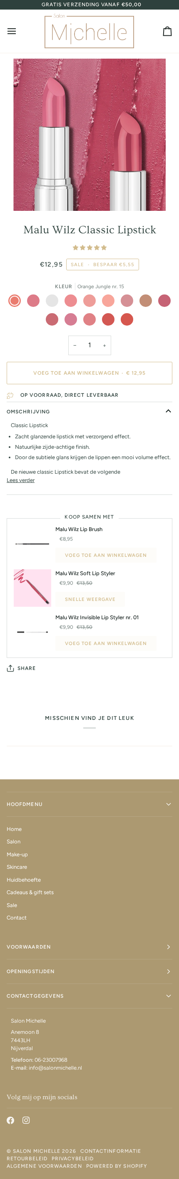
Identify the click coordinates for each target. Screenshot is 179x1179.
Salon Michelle (36, 1151)
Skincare (17, 867)
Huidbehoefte (24, 880)
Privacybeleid (73, 1159)
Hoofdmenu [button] (24, 804)
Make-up (17, 854)
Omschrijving (28, 412)
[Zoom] (29, 195)
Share (26, 668)
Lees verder (21, 480)
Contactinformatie (110, 1151)
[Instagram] (26, 1120)
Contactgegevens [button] (35, 996)
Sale (12, 905)
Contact (17, 918)
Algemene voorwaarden (44, 1166)
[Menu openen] (19, 31)
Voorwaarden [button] (29, 947)
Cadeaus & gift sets (30, 892)
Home (14, 829)
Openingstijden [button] (31, 971)
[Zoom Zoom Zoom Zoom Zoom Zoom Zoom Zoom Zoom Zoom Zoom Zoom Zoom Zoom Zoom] (89, 135)
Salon (13, 841)
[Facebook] (10, 1120)
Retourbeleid (27, 1159)
